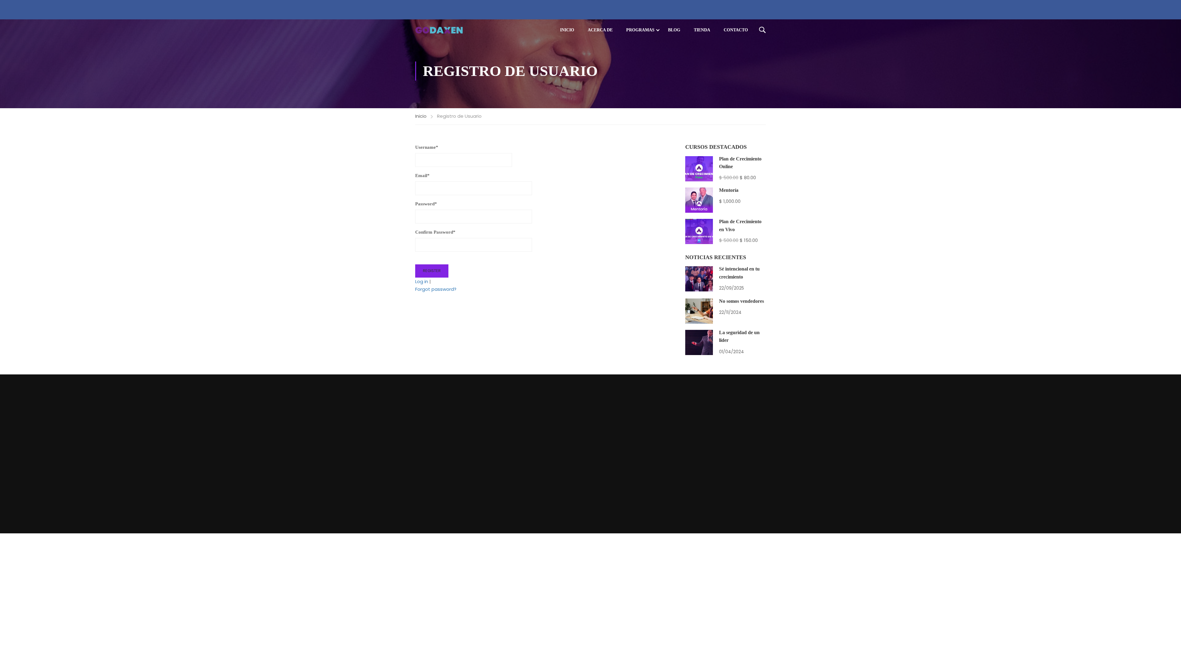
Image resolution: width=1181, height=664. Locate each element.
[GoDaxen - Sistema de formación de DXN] (439, 30)
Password (426, 203)
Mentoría (728, 190)
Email (422, 175)
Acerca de (600, 30)
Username (426, 147)
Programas (640, 30)
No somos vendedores (741, 301)
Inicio (567, 30)
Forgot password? (435, 289)
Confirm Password (435, 232)
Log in (421, 281)
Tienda (702, 30)
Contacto (736, 30)
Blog (674, 30)
